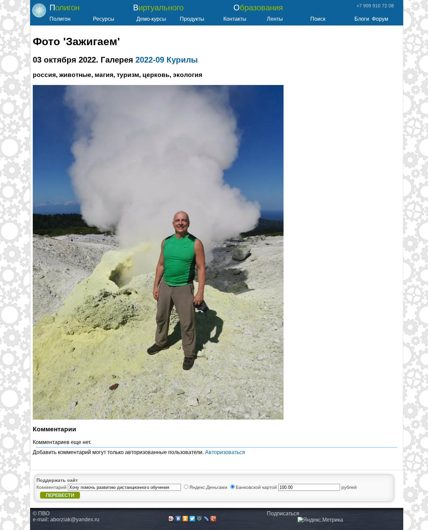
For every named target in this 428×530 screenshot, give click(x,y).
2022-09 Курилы (166, 59)
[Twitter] (192, 518)
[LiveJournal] (206, 518)
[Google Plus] (213, 518)
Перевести (60, 495)
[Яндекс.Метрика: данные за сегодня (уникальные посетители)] (320, 520)
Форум (380, 19)
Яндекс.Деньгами (209, 487)
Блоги (361, 19)
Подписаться (283, 513)
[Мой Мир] (199, 518)
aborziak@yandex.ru (74, 519)
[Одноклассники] (185, 518)
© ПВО (41, 513)
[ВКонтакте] (178, 518)
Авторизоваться (225, 452)
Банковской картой (257, 487)
